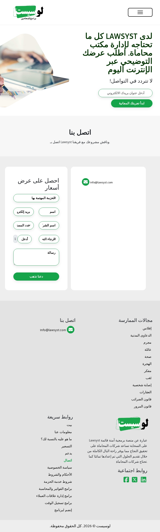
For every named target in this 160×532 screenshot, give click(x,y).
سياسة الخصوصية (59, 467)
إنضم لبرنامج (63, 510)
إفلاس (147, 328)
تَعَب (148, 378)
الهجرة (146, 364)
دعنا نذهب (36, 276)
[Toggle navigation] (140, 12)
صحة (148, 357)
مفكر (147, 371)
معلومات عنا (63, 432)
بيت (69, 425)
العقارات (145, 392)
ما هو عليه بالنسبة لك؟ (56, 439)
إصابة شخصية (141, 385)
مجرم (147, 342)
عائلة (148, 350)
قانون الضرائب (141, 399)
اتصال (68, 460)
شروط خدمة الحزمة (58, 482)
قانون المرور (142, 406)
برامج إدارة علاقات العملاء (54, 496)
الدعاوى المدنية (140, 335)
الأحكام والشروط (60, 475)
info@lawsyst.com (53, 330)
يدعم (68, 453)
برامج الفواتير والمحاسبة (55, 489)
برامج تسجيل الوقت (58, 503)
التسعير (66, 446)
